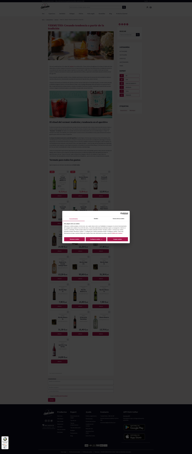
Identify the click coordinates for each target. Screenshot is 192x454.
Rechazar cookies (74, 239)
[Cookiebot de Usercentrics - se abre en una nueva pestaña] (121, 214)
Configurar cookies (95, 239)
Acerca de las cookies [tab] (118, 218)
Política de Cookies (117, 233)
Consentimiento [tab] (73, 218)
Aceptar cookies (117, 239)
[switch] (5, 447)
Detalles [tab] (96, 218)
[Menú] (7, 437)
